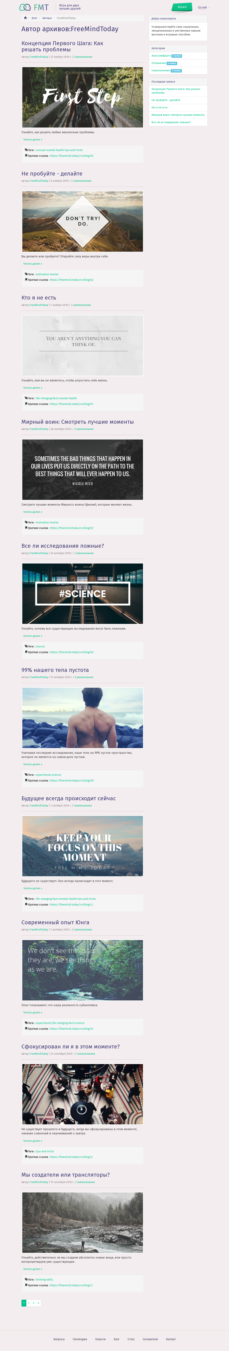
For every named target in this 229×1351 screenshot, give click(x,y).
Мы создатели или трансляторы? (65, 1174)
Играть (182, 7)
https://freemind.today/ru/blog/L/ (71, 904)
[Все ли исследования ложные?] (82, 593)
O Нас (131, 1339)
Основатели (150, 1339)
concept (41, 150)
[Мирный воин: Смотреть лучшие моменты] (82, 469)
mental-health (55, 150)
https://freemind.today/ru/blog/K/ (72, 1028)
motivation (42, 274)
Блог (34, 18)
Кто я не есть (38, 297)
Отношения (164, 63)
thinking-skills (44, 1279)
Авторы (47, 18)
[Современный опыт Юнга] (82, 970)
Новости (100, 1339)
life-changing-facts (47, 398)
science (40, 646)
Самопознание (83, 56)
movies (54, 274)
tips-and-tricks (74, 150)
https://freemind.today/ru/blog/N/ (72, 652)
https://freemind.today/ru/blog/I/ (71, 1285)
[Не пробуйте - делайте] (82, 221)
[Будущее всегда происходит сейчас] (82, 846)
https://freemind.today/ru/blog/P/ (71, 404)
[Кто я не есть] (82, 345)
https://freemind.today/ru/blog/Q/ (72, 279)
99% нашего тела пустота (55, 670)
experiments (43, 774)
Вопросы (59, 1339)
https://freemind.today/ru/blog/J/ (71, 1157)
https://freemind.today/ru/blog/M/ (72, 780)
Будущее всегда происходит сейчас (68, 798)
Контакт (171, 1339)
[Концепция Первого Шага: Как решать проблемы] (82, 97)
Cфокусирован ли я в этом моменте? (70, 1046)
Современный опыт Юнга (55, 922)
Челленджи (80, 1339)
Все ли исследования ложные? (62, 545)
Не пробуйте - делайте (51, 173)
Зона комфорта (166, 55)
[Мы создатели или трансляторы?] (82, 1222)
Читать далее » (32, 139)
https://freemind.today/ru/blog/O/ (72, 528)
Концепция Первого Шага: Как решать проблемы (62, 46)
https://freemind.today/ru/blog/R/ (72, 155)
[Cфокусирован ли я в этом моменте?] (82, 1094)
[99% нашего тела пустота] (82, 717)
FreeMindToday (39, 56)
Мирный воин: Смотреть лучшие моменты (77, 421)
